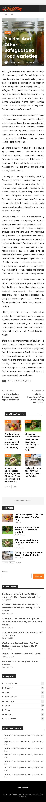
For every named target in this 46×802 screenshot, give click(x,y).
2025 (6, 742)
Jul (29, 742)
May (22, 742)
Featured (9, 701)
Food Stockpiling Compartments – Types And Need (11, 397)
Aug (31, 742)
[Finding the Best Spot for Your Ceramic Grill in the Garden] (33, 459)
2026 (6, 735)
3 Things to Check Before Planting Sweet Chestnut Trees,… (26, 542)
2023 (6, 755)
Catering (9, 688)
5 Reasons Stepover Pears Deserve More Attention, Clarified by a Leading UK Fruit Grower (21, 607)
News (7, 710)
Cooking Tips (11, 697)
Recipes (9, 714)
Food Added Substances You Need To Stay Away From (35, 398)
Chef (7, 692)
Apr (19, 735)
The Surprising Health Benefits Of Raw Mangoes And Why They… (29, 517)
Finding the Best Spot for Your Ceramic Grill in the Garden (28, 553)
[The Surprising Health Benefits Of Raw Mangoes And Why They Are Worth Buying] (13, 425)
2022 (6, 761)
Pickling (10, 381)
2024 (6, 748)
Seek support (23, 787)
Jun (26, 742)
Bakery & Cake (12, 683)
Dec (5, 745)
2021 (6, 768)
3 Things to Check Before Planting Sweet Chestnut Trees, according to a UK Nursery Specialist (22, 621)
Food (7, 32)
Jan (10, 735)
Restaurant (10, 719)
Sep (35, 742)
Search (4, 571)
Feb (13, 742)
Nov (41, 742)
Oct (38, 742)
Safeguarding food (22, 381)
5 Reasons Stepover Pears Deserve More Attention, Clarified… (27, 529)
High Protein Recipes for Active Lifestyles (21, 654)
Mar (16, 735)
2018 (6, 774)
